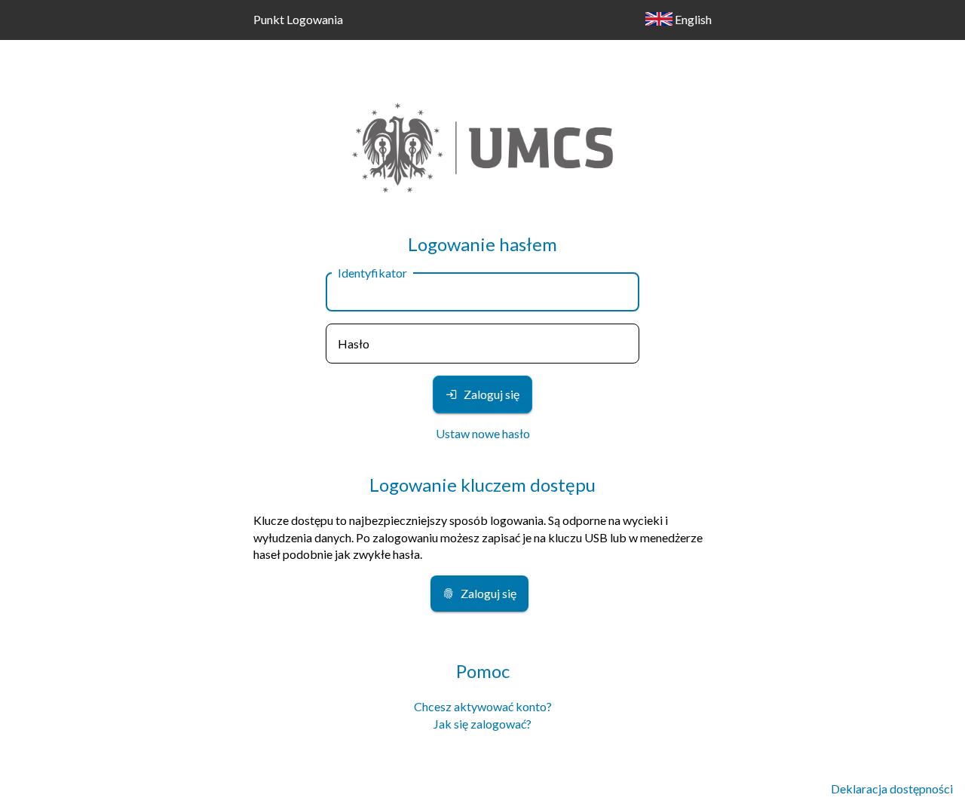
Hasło (353, 343)
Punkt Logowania (298, 19)
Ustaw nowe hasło (483, 433)
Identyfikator (372, 272)
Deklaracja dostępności (892, 788)
